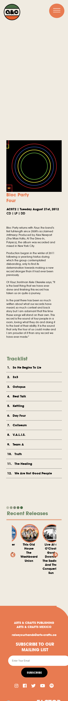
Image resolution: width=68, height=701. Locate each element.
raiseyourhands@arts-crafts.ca (34, 635)
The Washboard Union (26, 553)
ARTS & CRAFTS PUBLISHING (34, 623)
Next (54, 554)
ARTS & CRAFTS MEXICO (34, 627)
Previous (12, 554)
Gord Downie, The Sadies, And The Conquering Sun (49, 559)
